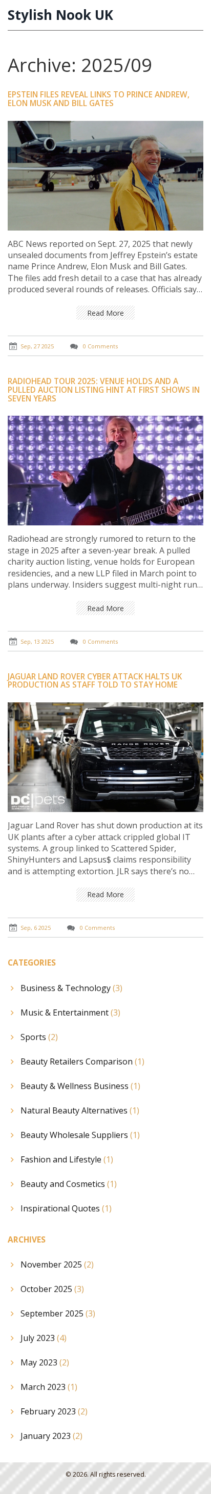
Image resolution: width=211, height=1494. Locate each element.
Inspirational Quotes (66, 1208)
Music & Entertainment (70, 1012)
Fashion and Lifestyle (66, 1159)
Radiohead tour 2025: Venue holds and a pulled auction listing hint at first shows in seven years (104, 390)
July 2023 (43, 1338)
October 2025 (52, 1289)
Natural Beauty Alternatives (79, 1110)
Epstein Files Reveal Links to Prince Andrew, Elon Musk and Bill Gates (98, 99)
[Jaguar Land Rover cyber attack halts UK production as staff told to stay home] (105, 757)
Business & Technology (71, 988)
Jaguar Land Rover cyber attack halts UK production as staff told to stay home (95, 681)
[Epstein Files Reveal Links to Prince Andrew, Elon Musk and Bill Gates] (105, 175)
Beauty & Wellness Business (80, 1086)
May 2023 (44, 1362)
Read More (105, 313)
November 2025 (57, 1264)
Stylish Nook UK (60, 15)
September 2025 (57, 1313)
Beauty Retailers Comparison (82, 1061)
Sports (39, 1037)
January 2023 (51, 1435)
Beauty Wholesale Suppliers (80, 1135)
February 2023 (54, 1411)
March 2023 (48, 1386)
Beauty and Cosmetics (68, 1183)
